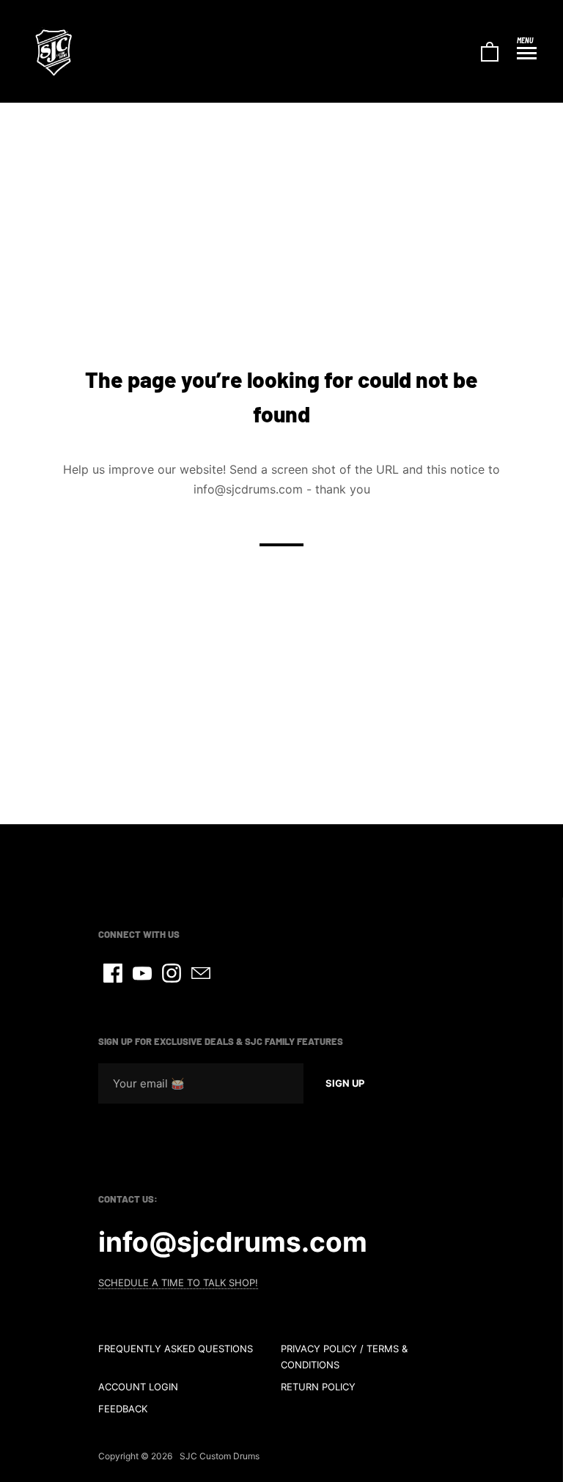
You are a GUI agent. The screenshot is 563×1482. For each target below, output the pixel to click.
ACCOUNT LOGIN (138, 1387)
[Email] (200, 973)
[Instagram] (171, 973)
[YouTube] (142, 973)
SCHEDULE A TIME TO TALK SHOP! (178, 1282)
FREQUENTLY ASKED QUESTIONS (175, 1348)
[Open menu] (527, 53)
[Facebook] (112, 973)
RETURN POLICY (318, 1387)
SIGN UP (344, 1083)
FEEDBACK (122, 1409)
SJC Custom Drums (220, 1455)
